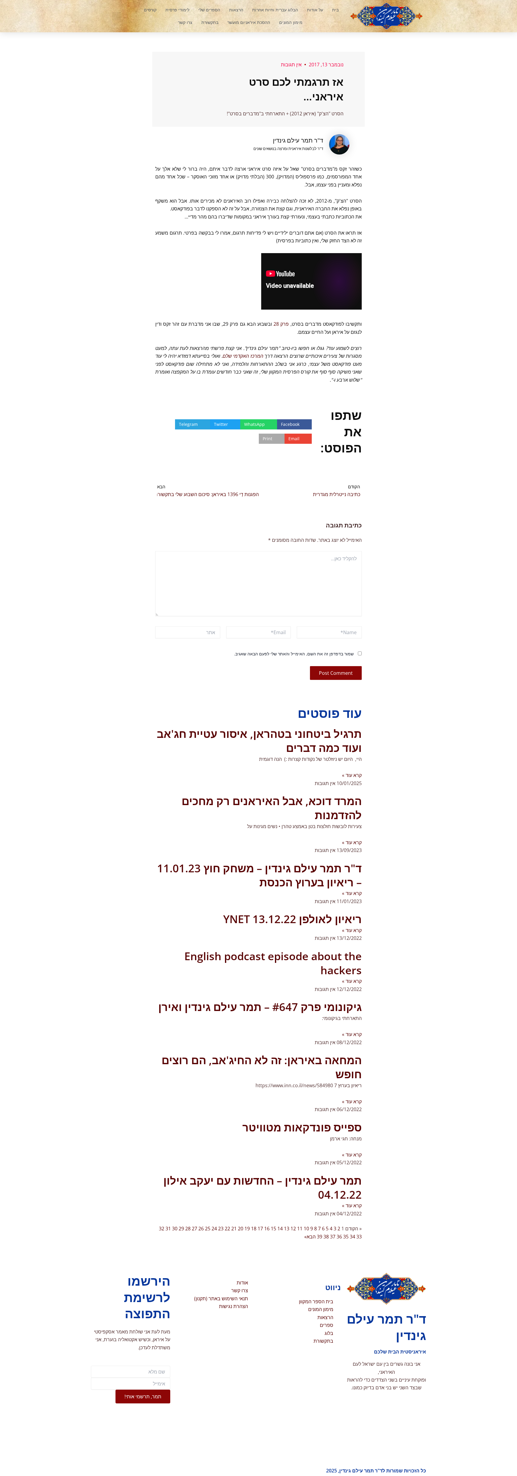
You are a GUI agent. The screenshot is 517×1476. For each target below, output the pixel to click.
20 (240, 1228)
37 (332, 1236)
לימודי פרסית (177, 10)
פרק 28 (280, 324)
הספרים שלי (209, 10)
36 (339, 1236)
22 (227, 1228)
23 (220, 1228)
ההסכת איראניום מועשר (248, 22)
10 (306, 1228)
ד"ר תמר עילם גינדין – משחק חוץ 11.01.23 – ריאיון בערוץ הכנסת (259, 875)
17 (260, 1228)
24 (214, 1228)
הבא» (310, 1236)
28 (188, 1228)
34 (352, 1236)
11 (299, 1228)
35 (346, 1236)
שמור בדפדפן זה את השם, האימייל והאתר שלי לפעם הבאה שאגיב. (294, 654)
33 (359, 1236)
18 (253, 1228)
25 (207, 1228)
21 (234, 1228)
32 (161, 1228)
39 (319, 1236)
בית (335, 10)
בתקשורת (209, 22)
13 (286, 1228)
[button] (116, 16)
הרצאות (236, 10)
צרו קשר (185, 22)
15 (273, 1228)
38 (326, 1236)
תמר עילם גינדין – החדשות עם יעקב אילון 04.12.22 (262, 1187)
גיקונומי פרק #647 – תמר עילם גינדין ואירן (260, 1007)
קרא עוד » (352, 775)
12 (293, 1228)
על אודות (315, 10)
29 (181, 1228)
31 (168, 1228)
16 (267, 1228)
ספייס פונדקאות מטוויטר (302, 1127)
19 (247, 1228)
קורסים (150, 10)
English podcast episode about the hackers (273, 963)
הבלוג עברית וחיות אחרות (275, 10)
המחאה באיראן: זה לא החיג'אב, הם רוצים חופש (262, 1067)
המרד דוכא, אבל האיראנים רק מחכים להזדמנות (272, 808)
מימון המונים (290, 22)
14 (280, 1228)
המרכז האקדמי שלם (243, 356)
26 (201, 1228)
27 (194, 1228)
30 (174, 1228)
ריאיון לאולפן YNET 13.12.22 (292, 919)
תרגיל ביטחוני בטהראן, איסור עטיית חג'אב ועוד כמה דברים (259, 740)
